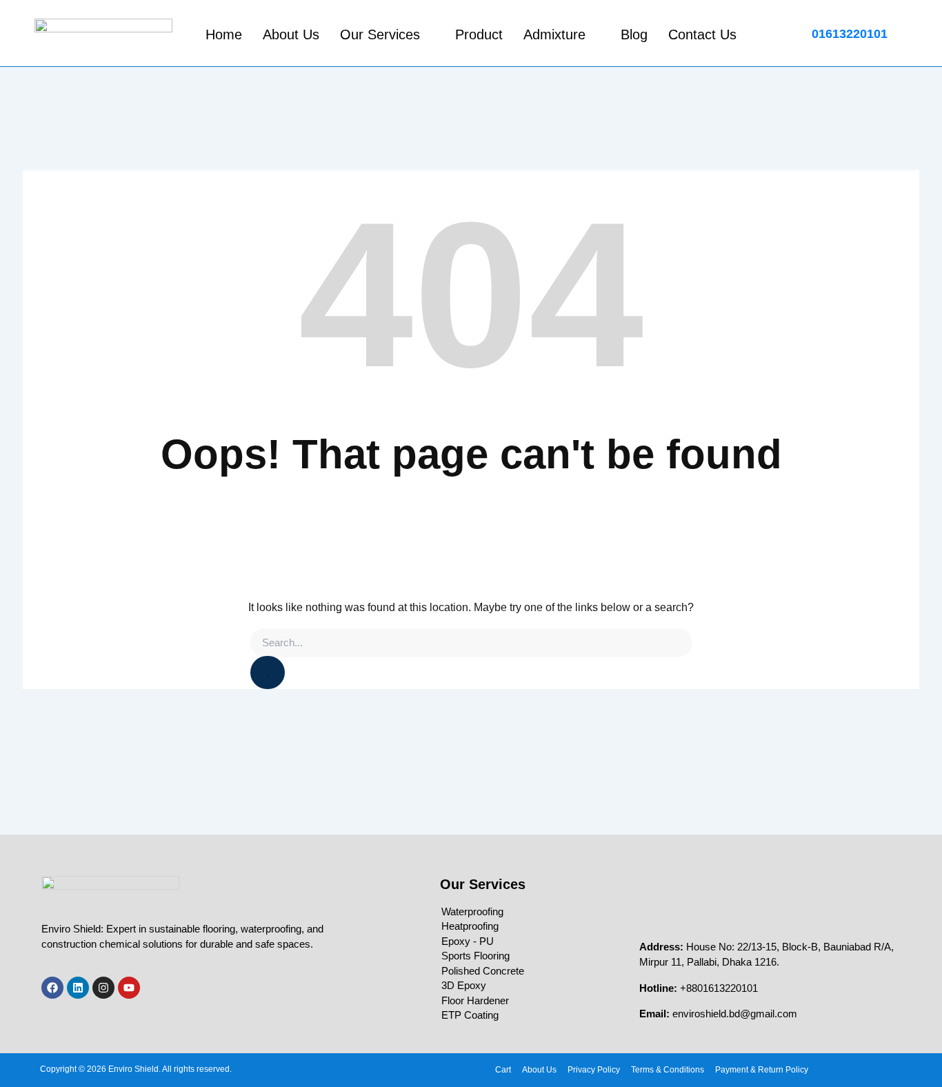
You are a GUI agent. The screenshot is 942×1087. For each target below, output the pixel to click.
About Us (291, 34)
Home (224, 34)
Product (479, 34)
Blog (634, 34)
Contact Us (702, 34)
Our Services (380, 34)
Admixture (554, 34)
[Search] (267, 672)
